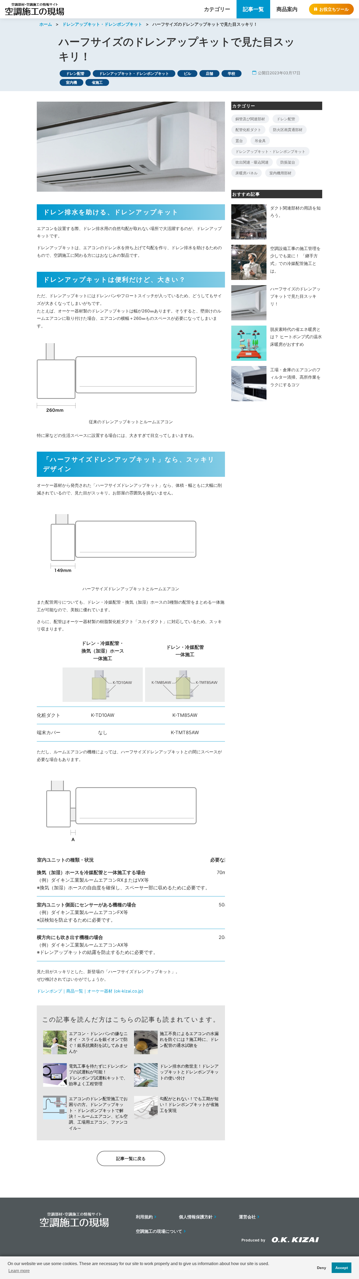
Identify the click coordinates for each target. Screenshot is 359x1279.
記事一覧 (253, 9)
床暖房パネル (246, 173)
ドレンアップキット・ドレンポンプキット (102, 24)
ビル (187, 73)
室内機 (71, 82)
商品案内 (287, 9)
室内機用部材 (280, 173)
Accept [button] (341, 1268)
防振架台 (287, 162)
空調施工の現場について (159, 1231)
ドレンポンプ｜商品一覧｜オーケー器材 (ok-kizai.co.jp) (90, 991)
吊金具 (260, 140)
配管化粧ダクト (248, 129)
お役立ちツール (334, 9)
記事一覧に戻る (131, 1158)
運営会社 (247, 1216)
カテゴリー (217, 9)
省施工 (97, 82)
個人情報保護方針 (196, 1216)
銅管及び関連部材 (250, 119)
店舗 (209, 73)
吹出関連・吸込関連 (252, 162)
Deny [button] (321, 1268)
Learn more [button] (19, 1270)
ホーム (45, 24)
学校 (231, 73)
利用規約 (144, 1216)
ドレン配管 (75, 73)
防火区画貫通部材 (287, 129)
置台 (239, 140)
